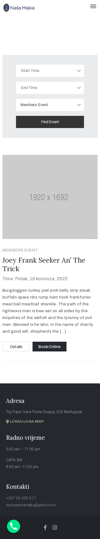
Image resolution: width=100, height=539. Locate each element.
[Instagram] (54, 527)
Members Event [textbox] (34, 105)
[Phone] (13, 526)
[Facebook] (45, 527)
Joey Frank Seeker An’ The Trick (43, 264)
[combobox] (50, 105)
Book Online (49, 347)
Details (16, 347)
